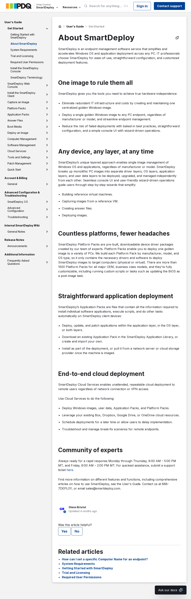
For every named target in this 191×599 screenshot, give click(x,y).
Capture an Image (18, 102)
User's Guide (75, 26)
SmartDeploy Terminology (26, 77)
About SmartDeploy (23, 43)
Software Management (21, 145)
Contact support (169, 6)
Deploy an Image (17, 132)
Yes (64, 531)
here (70, 470)
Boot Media (14, 126)
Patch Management (19, 163)
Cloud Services (16, 151)
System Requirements (23, 49)
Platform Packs (16, 108)
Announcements (17, 246)
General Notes (16, 231)
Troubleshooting (17, 217)
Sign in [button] (142, 6)
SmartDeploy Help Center (60, 26)
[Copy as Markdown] (177, 37)
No (77, 531)
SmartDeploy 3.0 (17, 201)
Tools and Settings (18, 157)
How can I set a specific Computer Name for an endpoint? (105, 559)
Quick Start (14, 169)
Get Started (15, 28)
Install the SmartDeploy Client (21, 94)
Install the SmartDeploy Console (24, 70)
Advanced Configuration (15, 209)
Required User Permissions (27, 62)
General (12, 184)
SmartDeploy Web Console (18, 85)
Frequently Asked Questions (18, 262)
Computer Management (21, 139)
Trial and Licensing (21, 56)
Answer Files (15, 120)
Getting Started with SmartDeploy (22, 36)
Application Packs (18, 114)
